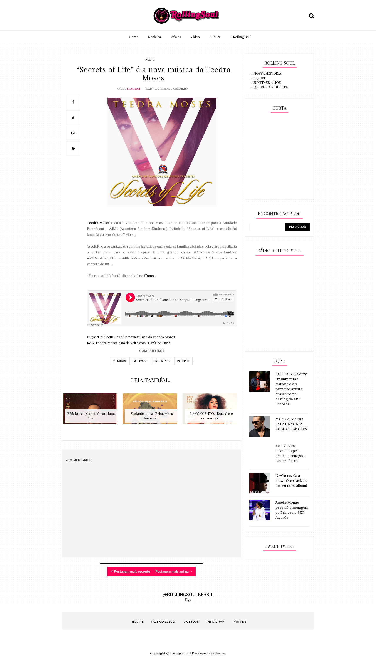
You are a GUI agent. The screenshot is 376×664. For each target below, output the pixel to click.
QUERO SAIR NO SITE (270, 87)
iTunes (149, 276)
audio (150, 59)
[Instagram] (66, 16)
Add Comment (177, 88)
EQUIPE (259, 78)
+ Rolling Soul (240, 37)
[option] (92, 411)
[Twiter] (76, 16)
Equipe (137, 621)
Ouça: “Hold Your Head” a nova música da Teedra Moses (131, 337)
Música (175, 37)
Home (133, 37)
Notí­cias (154, 37)
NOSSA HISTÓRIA (267, 73)
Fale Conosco (163, 621)
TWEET (143, 361)
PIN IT (186, 361)
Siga (188, 599)
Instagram (216, 621)
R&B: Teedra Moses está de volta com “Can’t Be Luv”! (128, 343)
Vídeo (195, 37)
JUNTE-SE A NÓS (267, 82)
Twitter (239, 621)
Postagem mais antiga (172, 571)
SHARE (122, 361)
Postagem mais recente (132, 571)
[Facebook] (86, 16)
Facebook (191, 621)
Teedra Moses (98, 223)
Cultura (215, 37)
